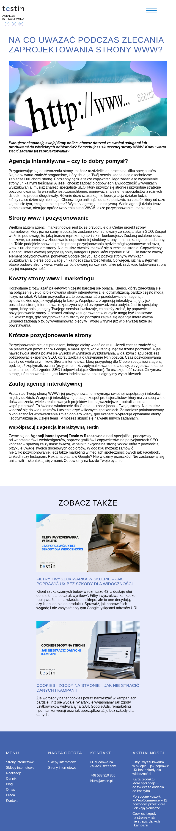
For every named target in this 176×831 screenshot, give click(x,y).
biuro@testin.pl (101, 781)
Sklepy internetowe (20, 767)
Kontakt (11, 800)
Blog (9, 784)
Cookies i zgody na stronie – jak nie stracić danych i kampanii (146, 819)
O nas (10, 789)
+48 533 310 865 (102, 775)
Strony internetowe (20, 762)
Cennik (11, 778)
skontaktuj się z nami (45, 461)
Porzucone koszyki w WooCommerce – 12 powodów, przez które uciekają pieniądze (149, 802)
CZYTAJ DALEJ (88, 543)
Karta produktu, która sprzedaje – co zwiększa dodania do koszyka (148, 785)
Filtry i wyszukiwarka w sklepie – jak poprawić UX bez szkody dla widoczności (150, 768)
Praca (10, 795)
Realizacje (14, 773)
